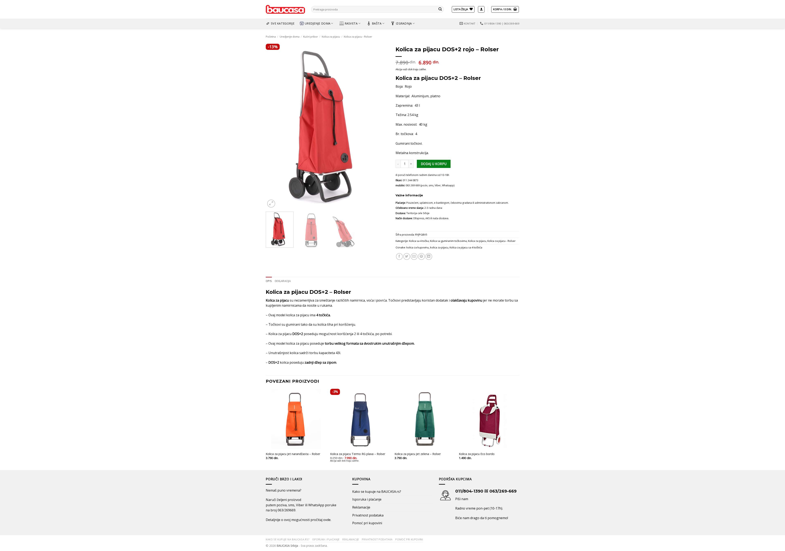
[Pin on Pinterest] (421, 256)
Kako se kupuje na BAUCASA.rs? (376, 491)
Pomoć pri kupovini (367, 523)
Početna (271, 36)
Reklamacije (361, 507)
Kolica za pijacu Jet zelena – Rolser (418, 454)
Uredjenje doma (317, 23)
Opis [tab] (269, 281)
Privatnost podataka (368, 515)
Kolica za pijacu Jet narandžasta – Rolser (293, 454)
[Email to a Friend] (414, 256)
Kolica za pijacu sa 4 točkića (466, 247)
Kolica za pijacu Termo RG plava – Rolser (357, 454)
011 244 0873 (410, 180)
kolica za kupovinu (417, 247)
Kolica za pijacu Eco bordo (477, 454)
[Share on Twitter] (406, 256)
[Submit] (440, 9)
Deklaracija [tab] (283, 281)
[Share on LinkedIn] (428, 256)
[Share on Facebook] (399, 256)
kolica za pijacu (439, 247)
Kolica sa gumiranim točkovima (448, 241)
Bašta (376, 23)
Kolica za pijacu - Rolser (358, 36)
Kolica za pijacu (331, 36)
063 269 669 (413, 185)
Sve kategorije (282, 23)
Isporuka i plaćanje (366, 499)
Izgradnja (404, 23)
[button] (481, 9)
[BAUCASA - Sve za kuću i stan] (285, 9)
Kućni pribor (310, 36)
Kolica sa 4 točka (419, 241)
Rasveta (351, 23)
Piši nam (461, 499)
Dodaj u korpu (434, 164)
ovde (327, 519)
